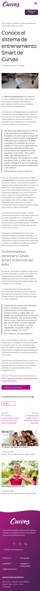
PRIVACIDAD (24, 558)
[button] (35, 3)
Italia (10, 584)
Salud (16, 454)
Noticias (21, 454)
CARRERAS (7, 564)
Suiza (15, 584)
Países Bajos (7, 587)
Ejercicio (22, 65)
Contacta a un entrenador (13, 387)
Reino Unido (6, 582)
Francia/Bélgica (24, 582)
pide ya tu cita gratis (15, 378)
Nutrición (22, 493)
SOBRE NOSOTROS (10, 569)
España (5, 584)
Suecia (21, 584)
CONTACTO (7, 558)
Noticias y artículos (13, 23)
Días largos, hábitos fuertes (13, 486)
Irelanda (14, 582)
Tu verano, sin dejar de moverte (15, 447)
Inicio (3, 23)
